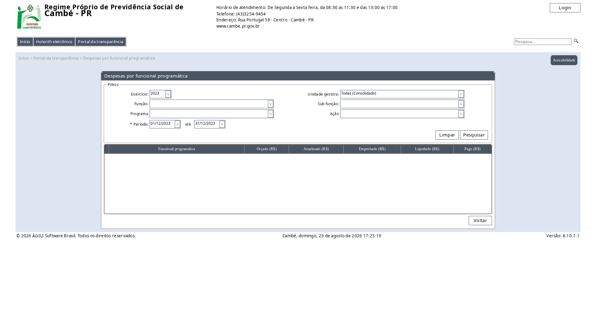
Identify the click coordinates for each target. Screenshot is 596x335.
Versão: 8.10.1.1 (563, 236)
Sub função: (328, 103)
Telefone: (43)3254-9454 (241, 14)
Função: (141, 103)
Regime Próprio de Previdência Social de (113, 7)
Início (25, 41)
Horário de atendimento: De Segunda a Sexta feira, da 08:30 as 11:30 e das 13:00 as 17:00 (307, 7)
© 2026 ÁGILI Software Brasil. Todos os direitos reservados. (76, 236)
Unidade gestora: (323, 94)
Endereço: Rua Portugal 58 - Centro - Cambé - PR (265, 20)
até (187, 124)
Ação (334, 113)
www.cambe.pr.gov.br (238, 26)
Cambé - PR (68, 13)
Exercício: (139, 94)
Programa (139, 113)
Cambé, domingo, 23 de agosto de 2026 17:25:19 (331, 236)
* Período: (139, 124)
